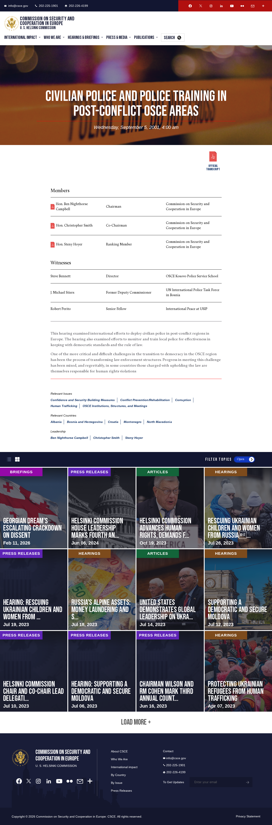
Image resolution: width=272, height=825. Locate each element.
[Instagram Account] (211, 6)
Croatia (113, 422)
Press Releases (121, 790)
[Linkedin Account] (221, 6)
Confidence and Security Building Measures (83, 400)
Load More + (136, 722)
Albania (56, 422)
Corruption (183, 400)
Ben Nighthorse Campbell (69, 437)
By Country (118, 775)
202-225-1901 (48, 5)
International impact (124, 767)
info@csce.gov (18, 5)
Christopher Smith (106, 437)
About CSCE (119, 751)
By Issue (116, 782)
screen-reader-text (33, 508)
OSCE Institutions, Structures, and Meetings (115, 406)
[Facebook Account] (190, 6)
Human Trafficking (64, 406)
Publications (144, 37)
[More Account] (263, 6)
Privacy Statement (248, 816)
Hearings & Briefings (83, 37)
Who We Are (52, 37)
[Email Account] (252, 6)
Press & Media (116, 37)
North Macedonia (159, 422)
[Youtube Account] (232, 6)
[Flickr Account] (242, 6)
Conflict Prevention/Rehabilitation (145, 400)
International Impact (20, 37)
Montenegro (133, 422)
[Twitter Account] (200, 6)
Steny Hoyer (134, 437)
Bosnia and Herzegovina (85, 422)
